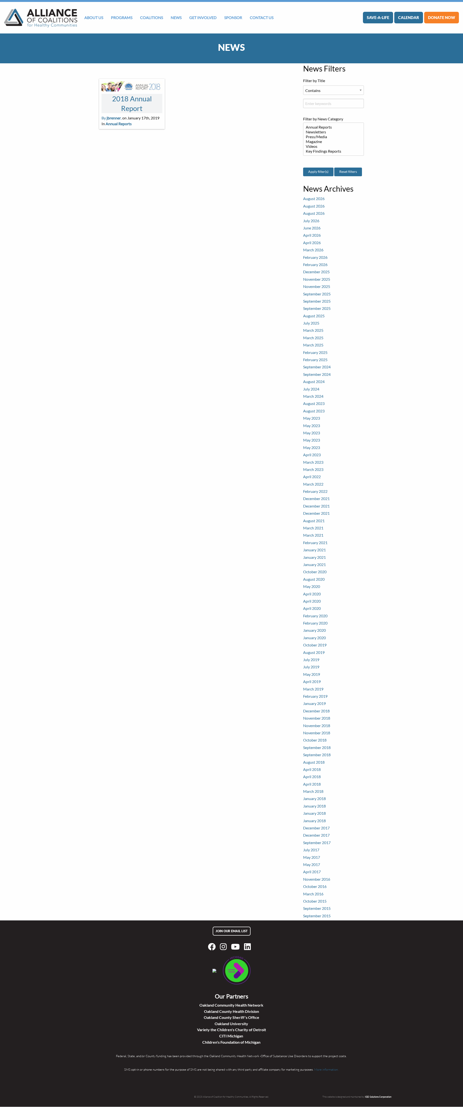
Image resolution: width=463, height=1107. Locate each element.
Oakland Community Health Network (231, 1005)
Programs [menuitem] (121, 17)
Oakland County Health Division (231, 1011)
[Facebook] (213, 947)
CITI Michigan (231, 1036)
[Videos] (331, 146)
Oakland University (231, 1023)
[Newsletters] (331, 132)
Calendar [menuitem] (408, 17)
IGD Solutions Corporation (378, 1096)
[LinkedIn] (248, 947)
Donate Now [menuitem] (441, 17)
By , (112, 118)
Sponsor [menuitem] (233, 17)
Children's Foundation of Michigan (231, 1042)
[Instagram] (224, 947)
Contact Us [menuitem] (261, 17)
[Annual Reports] (331, 127)
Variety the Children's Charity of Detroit (231, 1029)
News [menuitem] (176, 17)
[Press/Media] (331, 136)
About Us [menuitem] (93, 17)
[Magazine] (331, 141)
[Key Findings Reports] (331, 151)
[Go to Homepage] (40, 17)
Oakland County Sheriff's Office (231, 1017)
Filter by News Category (323, 119)
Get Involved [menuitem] (203, 17)
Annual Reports (119, 123)
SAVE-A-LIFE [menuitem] (378, 17)
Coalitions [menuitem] (151, 17)
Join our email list (232, 931)
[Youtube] (236, 947)
